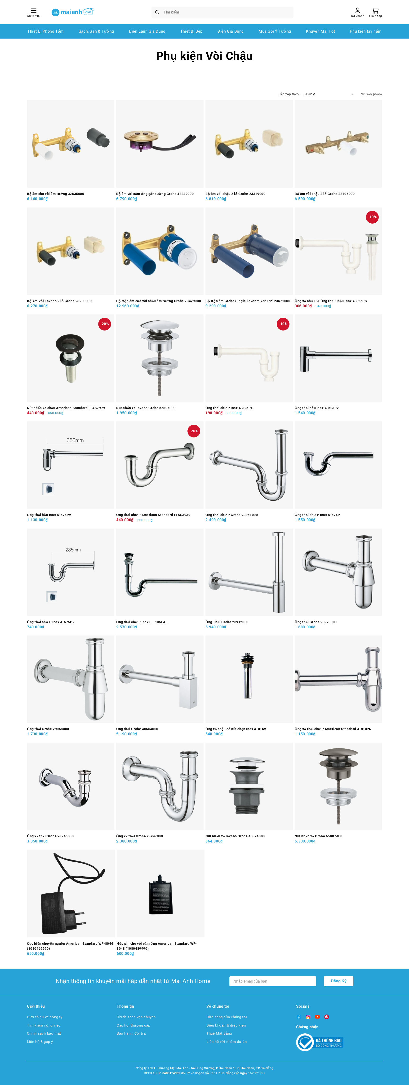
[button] (375, 12)
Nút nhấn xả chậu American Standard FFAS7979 (66, 408)
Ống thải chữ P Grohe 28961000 (231, 515)
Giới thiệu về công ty (44, 1017)
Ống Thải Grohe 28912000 (227, 622)
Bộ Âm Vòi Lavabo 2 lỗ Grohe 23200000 (59, 301)
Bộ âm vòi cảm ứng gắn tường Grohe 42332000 (155, 194)
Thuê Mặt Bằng (219, 1033)
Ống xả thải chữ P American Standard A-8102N (333, 729)
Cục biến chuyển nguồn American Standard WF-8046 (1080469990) (70, 946)
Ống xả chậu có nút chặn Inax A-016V (235, 729)
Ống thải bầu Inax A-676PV (49, 515)
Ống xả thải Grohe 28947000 (139, 836)
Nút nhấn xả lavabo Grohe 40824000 (235, 836)
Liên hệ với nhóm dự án (226, 1042)
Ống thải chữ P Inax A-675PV (51, 622)
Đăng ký (339, 981)
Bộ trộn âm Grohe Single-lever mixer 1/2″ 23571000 (247, 301)
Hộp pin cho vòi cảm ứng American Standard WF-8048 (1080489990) (157, 946)
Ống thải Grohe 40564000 (137, 729)
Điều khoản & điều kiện (226, 1025)
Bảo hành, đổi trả (131, 1033)
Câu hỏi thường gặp (133, 1025)
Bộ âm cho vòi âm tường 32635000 (55, 194)
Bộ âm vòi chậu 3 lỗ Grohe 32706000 (325, 194)
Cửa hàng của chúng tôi (226, 1017)
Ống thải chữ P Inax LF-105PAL (141, 622)
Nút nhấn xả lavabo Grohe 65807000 (146, 408)
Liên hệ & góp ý (40, 1042)
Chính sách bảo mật (44, 1033)
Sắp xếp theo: (289, 94)
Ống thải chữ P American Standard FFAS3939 (153, 515)
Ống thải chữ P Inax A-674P (317, 515)
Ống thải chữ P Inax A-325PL (229, 408)
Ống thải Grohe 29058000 (48, 729)
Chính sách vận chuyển (136, 1017)
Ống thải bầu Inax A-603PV (317, 408)
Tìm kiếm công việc (44, 1025)
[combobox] (222, 12)
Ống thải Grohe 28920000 (316, 622)
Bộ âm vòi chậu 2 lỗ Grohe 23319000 (235, 194)
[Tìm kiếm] (157, 12)
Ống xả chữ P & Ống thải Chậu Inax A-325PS (331, 301)
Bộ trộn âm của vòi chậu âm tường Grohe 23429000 (158, 301)
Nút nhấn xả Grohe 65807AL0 (318, 836)
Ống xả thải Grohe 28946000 (50, 836)
